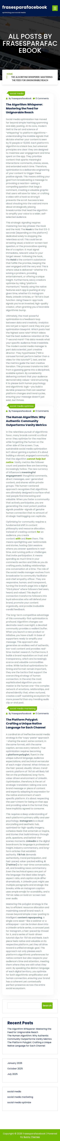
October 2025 (15, 1068)
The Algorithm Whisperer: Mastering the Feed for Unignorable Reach (32, 79)
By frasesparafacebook (19, 98)
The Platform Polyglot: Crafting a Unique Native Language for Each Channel (25, 723)
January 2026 (14, 1063)
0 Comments (42, 98)
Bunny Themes (32, 1137)
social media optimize (22, 406)
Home (10, 73)
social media (17, 93)
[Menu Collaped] (55, 8)
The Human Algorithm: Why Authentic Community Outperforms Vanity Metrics (26, 421)
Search (47, 1005)
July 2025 (12, 1074)
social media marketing (23, 708)
